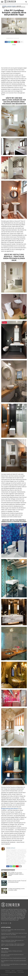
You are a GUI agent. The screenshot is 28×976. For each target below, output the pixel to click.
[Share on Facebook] (6, 41)
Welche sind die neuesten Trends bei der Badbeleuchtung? (17, 881)
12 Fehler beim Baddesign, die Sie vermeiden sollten (16, 889)
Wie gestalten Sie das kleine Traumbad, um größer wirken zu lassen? (15, 874)
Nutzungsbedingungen (10, 972)
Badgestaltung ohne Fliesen (9, 808)
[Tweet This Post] (9, 41)
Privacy (13, 970)
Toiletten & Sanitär (11, 6)
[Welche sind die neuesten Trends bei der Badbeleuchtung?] (4, 883)
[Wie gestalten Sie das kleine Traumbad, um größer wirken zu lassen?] (4, 875)
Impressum (7, 970)
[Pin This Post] (15, 41)
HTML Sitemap (21, 972)
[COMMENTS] (21, 41)
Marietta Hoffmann (10, 848)
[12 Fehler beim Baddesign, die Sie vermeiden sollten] (4, 891)
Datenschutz (20, 970)
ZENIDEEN (4, 6)
